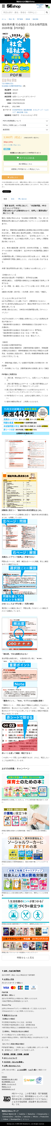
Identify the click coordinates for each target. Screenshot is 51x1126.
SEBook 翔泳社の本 (9, 1114)
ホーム (4, 19)
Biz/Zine (18, 1117)
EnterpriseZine (42, 1114)
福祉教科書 (27, 110)
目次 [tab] (12, 199)
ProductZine (44, 1117)
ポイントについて (10, 1058)
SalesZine (26, 1117)
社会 (26, 112)
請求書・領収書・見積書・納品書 (16, 1054)
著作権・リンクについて (9, 1084)
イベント (26, 1119)
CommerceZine (7, 1117)
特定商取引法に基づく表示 (9, 1079)
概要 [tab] (5, 199)
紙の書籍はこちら (25, 164)
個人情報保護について (8, 1081)
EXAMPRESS (17, 110)
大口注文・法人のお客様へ (13, 1062)
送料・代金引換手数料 (12, 971)
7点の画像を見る (7, 83)
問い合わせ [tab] (22, 199)
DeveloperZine (15, 1119)
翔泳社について (6, 1086)
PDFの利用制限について (12, 121)
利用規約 (4, 1077)
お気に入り (13, 177)
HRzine (35, 1117)
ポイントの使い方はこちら (12, 145)
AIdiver (5, 1119)
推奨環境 (6, 130)
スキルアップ (38, 110)
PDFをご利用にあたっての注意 (14, 125)
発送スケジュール (10, 1015)
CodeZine (22, 1114)
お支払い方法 (8, 979)
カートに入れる (26, 158)
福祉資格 (20, 112)
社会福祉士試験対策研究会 (12, 86)
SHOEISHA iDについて (8, 1089)
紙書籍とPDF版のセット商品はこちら (25, 169)
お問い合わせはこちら (12, 1066)
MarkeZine (31, 1114)
